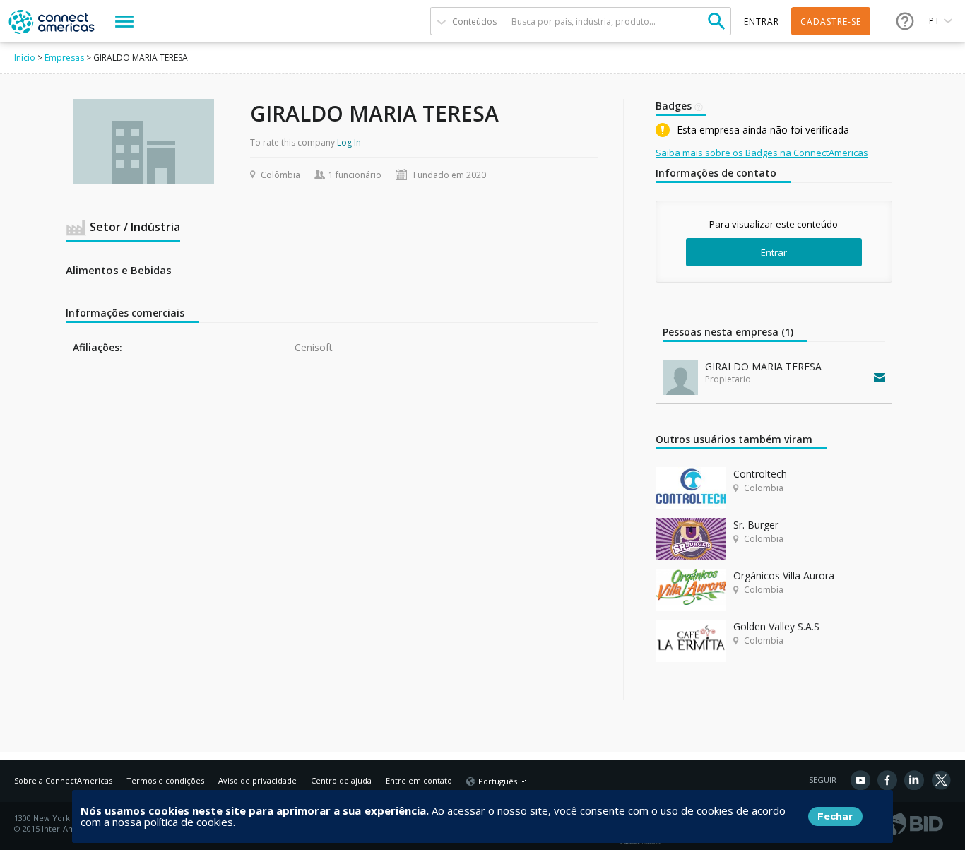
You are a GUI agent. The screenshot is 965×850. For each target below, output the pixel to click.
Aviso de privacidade (257, 780)
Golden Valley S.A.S (776, 626)
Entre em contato (419, 780)
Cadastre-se (830, 22)
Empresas (64, 58)
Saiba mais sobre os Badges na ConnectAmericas (762, 152)
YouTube (860, 780)
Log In (349, 142)
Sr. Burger (755, 524)
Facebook (887, 780)
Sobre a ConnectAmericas (63, 780)
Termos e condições (165, 780)
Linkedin (914, 780)
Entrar (774, 252)
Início (24, 58)
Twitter (941, 780)
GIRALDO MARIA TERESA (763, 366)
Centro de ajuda (341, 780)
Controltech (760, 473)
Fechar (835, 816)
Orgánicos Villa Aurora (783, 575)
